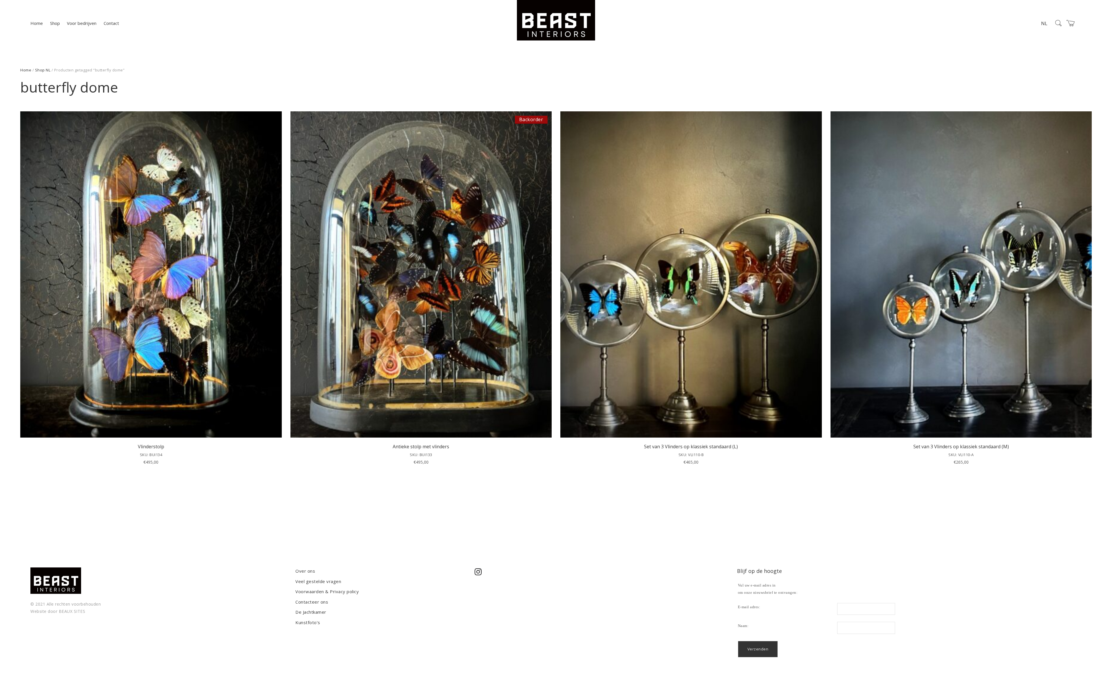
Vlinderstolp (151, 446)
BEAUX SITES (72, 611)
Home (36, 23)
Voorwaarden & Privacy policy (327, 591)
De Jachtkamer (310, 612)
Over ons (305, 571)
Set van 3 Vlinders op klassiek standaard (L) (691, 446)
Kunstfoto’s (307, 622)
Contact (111, 23)
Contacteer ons (311, 602)
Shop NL (43, 70)
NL (1044, 23)
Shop (55, 23)
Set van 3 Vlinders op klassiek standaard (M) (961, 446)
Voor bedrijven (81, 23)
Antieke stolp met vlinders (421, 446)
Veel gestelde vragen (318, 581)
